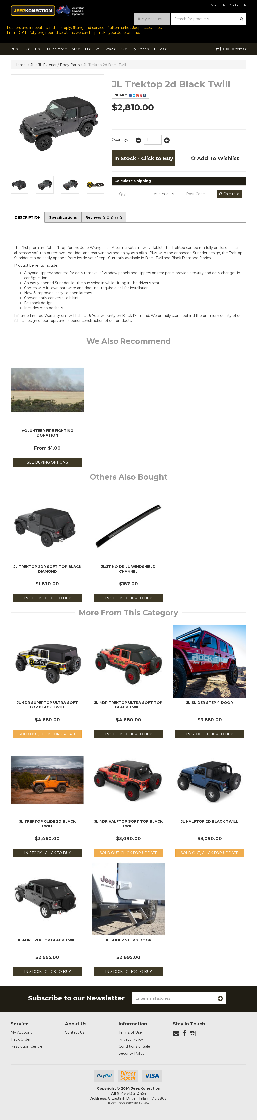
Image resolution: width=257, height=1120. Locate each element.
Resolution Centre (26, 1046)
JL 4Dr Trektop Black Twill (47, 940)
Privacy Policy (131, 1039)
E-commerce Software (123, 1102)
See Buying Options (47, 462)
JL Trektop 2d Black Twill (104, 65)
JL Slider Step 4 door (209, 702)
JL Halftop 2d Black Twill (209, 821)
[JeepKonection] (47, 10)
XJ (122, 49)
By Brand (139, 49)
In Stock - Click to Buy (143, 158)
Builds (159, 49)
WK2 (109, 49)
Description (28, 217)
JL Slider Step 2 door (128, 940)
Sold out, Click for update (47, 734)
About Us (218, 5)
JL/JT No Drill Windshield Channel (128, 568)
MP (75, 49)
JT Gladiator (55, 49)
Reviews (93, 217)
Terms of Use (130, 1032)
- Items (232, 49)
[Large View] (19, 185)
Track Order (21, 1039)
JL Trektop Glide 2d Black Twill (47, 823)
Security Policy (132, 1053)
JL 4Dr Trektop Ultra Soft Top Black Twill (128, 704)
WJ (97, 49)
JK (25, 49)
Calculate (230, 194)
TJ (87, 49)
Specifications (63, 217)
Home (20, 65)
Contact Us (237, 5)
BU (13, 49)
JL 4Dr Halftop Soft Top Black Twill (128, 823)
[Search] (241, 19)
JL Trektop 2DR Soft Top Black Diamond (47, 568)
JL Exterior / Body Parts (59, 65)
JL (36, 49)
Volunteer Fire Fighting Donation (47, 433)
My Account (21, 1032)
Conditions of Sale (134, 1046)
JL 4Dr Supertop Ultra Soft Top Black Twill (47, 704)
